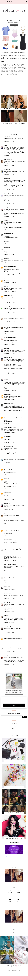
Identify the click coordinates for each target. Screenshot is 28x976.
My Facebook (6, 241)
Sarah (5, 655)
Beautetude (6, 136)
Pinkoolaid (6, 468)
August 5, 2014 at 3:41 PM (9, 589)
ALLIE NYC (6, 602)
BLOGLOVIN (18, 557)
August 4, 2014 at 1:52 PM (9, 302)
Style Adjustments (8, 421)
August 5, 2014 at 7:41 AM (9, 474)
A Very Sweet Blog (8, 636)
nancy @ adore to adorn (9, 564)
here (5, 523)
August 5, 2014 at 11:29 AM (10, 524)
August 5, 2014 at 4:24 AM (9, 432)
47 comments (17, 22)
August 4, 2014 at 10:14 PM (10, 390)
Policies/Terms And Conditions (14, 970)
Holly (5, 513)
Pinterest (6, 486)
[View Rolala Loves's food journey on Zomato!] (14, 857)
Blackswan (6, 503)
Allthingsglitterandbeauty (9, 331)
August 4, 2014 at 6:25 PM (9, 344)
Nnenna (5, 316)
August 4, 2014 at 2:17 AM (9, 141)
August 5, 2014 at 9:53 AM (9, 499)
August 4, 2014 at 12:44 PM (10, 282)
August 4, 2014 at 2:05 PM (9, 321)
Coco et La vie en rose (9, 227)
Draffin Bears (7, 377)
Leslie (5, 576)
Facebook (21, 227)
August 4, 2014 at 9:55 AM (9, 229)
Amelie (5, 325)
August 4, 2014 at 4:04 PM (9, 333)
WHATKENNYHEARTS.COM (10, 556)
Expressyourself (7, 238)
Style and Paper (7, 193)
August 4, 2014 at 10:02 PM (10, 373)
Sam (5, 207)
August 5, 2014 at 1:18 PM (9, 582)
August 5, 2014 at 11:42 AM (10, 535)
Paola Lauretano (7, 233)
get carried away (7, 446)
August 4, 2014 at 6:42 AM (9, 189)
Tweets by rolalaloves (14, 842)
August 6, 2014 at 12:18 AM (10, 622)
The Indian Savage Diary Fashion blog (12, 273)
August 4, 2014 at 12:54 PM (10, 291)
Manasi (5, 478)
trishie (5, 348)
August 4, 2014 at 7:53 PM (9, 353)
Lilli (4, 145)
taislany (5, 247)
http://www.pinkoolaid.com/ (10, 472)
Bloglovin (6, 201)
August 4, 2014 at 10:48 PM (10, 399)
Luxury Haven (7, 507)
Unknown (6, 278)
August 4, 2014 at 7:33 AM (9, 203)
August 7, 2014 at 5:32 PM (9, 651)
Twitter (15, 486)
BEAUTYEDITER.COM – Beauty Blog (12, 548)
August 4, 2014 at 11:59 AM (10, 274)
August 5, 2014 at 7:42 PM (9, 611)
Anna (5, 615)
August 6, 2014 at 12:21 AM (10, 632)
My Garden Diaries (8, 403)
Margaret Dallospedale (9, 266)
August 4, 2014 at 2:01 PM (9, 312)
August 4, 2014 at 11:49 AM (10, 254)
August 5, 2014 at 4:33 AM (9, 442)
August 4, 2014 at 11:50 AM (10, 262)
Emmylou (6, 169)
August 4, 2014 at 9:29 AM (9, 216)
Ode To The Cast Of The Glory (14, 812)
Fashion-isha (6, 626)
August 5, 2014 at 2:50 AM (9, 423)
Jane (5, 286)
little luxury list (7, 357)
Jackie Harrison (7, 159)
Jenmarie (6, 306)
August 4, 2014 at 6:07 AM (9, 165)
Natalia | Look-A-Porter (9, 427)
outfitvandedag (7, 295)
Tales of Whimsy (7, 646)
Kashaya (5, 586)
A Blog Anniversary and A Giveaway (14, 786)
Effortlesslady (7, 394)
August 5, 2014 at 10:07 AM (10, 509)
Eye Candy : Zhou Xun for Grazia (14, 838)
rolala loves (13, 969)
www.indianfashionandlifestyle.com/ (11, 483)
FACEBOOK (6, 558)
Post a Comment (6, 667)
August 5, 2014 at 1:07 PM (9, 571)
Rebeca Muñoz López (8, 337)
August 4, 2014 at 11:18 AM (10, 243)
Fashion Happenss (8, 533)
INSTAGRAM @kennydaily (9, 557)
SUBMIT (14, 705)
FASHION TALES (7, 416)
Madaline (6, 178)
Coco (5, 220)
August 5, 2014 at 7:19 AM (9, 463)
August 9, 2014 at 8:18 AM (9, 664)
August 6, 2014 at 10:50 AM (10, 642)
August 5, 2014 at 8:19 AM (9, 488)
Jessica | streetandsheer (9, 497)
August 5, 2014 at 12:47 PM (10, 560)
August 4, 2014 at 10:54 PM (10, 411)
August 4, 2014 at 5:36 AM (9, 155)
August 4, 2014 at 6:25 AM (9, 174)
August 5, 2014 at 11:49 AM (10, 543)
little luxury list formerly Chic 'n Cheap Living (13, 372)
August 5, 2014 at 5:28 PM (9, 598)
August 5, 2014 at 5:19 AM (9, 453)
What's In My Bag (14, 761)
